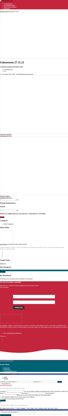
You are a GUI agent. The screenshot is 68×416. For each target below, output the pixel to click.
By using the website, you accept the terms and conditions (18, 397)
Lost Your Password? (6, 385)
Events (5, 11)
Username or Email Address (8, 381)
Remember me (6, 383)
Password (37, 381)
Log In (59, 381)
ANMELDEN (19, 307)
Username (3, 391)
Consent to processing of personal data (13, 399)
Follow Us (3, 263)
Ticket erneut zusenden (10, 7)
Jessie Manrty (4, 244)
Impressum (7, 368)
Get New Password (6, 415)
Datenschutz (7, 369)
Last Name (25, 393)
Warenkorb (7, 8)
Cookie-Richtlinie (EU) (10, 371)
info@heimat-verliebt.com (14, 333)
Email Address (50, 393)
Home (1, 11)
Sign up (2, 217)
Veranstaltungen (8, 3)
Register (6, 378)
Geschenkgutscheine (9, 5)
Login (5, 377)
